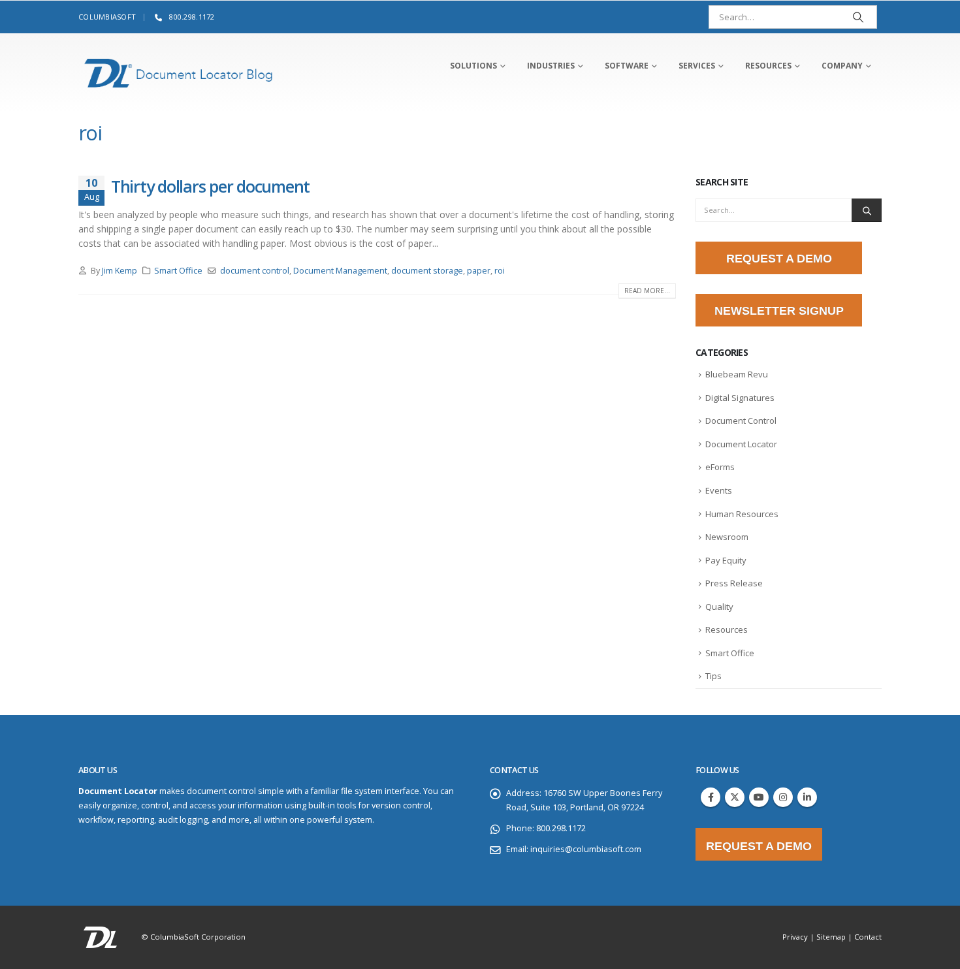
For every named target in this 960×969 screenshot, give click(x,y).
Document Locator (741, 444)
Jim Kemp (119, 270)
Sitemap (831, 937)
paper (478, 270)
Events (718, 490)
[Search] (858, 17)
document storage (427, 270)
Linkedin (807, 797)
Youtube (759, 797)
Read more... (647, 290)
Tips (713, 676)
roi (499, 270)
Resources (726, 629)
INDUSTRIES (551, 65)
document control (254, 270)
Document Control (740, 420)
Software (626, 65)
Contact (868, 937)
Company (842, 65)
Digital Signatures (740, 398)
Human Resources (741, 514)
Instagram (783, 797)
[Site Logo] (179, 73)
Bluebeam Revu (736, 374)
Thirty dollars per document (210, 186)
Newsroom (726, 537)
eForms (720, 467)
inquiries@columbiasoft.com (585, 849)
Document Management (340, 270)
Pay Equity (725, 560)
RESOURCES (768, 65)
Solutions (473, 65)
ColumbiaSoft (107, 17)
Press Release (734, 583)
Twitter (734, 797)
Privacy (795, 937)
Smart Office (178, 270)
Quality (719, 606)
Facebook (710, 797)
